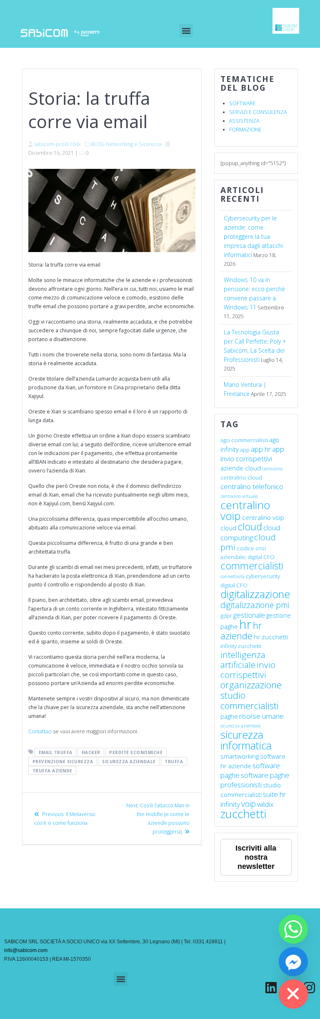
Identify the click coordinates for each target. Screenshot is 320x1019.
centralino (272, 469)
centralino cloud (241, 477)
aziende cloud (240, 468)
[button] (186, 30)
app (245, 449)
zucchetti (243, 813)
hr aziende (241, 630)
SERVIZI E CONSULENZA (258, 112)
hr (245, 624)
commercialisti (251, 565)
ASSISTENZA (244, 120)
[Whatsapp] (293, 929)
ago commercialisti (244, 440)
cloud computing (250, 532)
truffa (174, 761)
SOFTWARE (242, 103)
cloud (250, 526)
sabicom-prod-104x (57, 144)
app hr (261, 449)
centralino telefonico (251, 486)
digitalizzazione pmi (254, 605)
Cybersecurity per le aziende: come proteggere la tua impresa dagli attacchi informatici (253, 236)
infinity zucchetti (240, 646)
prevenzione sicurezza (62, 761)
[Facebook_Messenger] (293, 961)
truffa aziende (52, 770)
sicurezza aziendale (129, 761)
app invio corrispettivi (252, 453)
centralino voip (245, 510)
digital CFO (234, 585)
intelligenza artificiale (242, 659)
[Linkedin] (271, 987)
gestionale (249, 615)
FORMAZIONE (245, 129)
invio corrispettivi (247, 669)
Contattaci (40, 731)
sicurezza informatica (246, 739)
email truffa (55, 752)
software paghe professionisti (254, 779)
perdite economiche (135, 752)
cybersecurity (263, 576)
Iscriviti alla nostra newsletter (255, 857)
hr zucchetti (271, 637)
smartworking (239, 756)
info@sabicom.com (26, 950)
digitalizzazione (255, 594)
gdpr (226, 615)
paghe (229, 716)
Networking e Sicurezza (134, 144)
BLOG (98, 144)
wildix (265, 804)
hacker (91, 752)
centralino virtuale (239, 496)
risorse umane (261, 716)
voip (248, 803)
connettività (232, 576)
